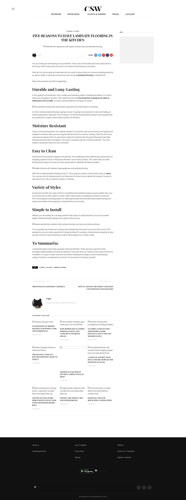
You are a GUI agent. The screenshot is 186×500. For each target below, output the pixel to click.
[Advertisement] (137, 50)
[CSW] (37, 487)
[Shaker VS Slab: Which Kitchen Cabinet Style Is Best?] (73, 357)
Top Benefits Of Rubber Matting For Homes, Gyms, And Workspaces (44, 328)
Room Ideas (73, 14)
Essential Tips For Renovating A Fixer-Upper (100, 399)
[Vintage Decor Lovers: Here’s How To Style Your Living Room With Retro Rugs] (45, 391)
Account (130, 14)
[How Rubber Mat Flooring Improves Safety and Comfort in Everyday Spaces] (73, 323)
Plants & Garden (96, 14)
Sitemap (77, 457)
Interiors (56, 14)
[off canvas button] (13, 9)
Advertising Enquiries (39, 451)
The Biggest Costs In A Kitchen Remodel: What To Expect (45, 356)
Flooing (42, 267)
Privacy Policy (79, 451)
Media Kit (120, 445)
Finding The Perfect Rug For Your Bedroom (71, 399)
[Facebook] (166, 9)
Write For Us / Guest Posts (126, 451)
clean (108, 173)
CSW (93, 9)
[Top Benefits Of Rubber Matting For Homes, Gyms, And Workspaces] (42, 322)
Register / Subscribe (124, 457)
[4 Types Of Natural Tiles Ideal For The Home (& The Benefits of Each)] (100, 350)
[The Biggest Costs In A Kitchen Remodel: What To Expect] (45, 349)
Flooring (69, 31)
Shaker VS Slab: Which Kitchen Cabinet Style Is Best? (72, 374)
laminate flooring (85, 75)
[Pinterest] (173, 9)
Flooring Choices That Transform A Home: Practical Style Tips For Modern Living (99, 332)
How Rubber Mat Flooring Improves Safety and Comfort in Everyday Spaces (72, 332)
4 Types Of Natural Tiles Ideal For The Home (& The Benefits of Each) (100, 359)
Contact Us (35, 445)
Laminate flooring (59, 267)
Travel (115, 14)
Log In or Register (80, 445)
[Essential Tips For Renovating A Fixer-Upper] (100, 391)
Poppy (40, 55)
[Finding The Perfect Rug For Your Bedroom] (73, 391)
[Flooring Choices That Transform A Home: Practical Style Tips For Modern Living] (100, 323)
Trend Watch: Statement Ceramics (48, 286)
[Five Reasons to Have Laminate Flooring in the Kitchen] (72, 46)
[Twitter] (170, 9)
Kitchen (76, 31)
